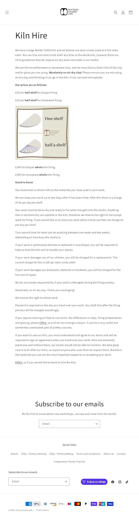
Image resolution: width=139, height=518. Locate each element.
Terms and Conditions (88, 453)
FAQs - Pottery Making (61, 453)
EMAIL (43, 323)
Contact (121, 453)
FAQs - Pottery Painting (33, 453)
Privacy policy (42, 510)
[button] (7, 12)
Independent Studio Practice (69, 461)
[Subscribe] (96, 424)
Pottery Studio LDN (24, 510)
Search (14, 453)
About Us (109, 453)
